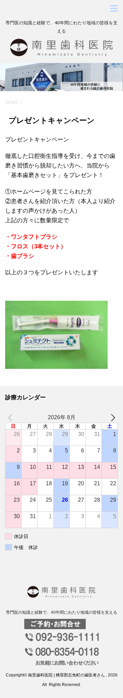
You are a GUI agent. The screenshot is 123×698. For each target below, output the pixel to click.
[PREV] (11, 417)
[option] (61, 77)
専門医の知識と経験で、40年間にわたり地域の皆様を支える (61, 612)
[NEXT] (111, 417)
